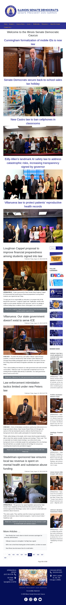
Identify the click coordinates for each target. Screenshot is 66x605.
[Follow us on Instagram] (55, 275)
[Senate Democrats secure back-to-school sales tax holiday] (33, 101)
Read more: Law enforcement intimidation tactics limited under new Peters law (25, 450)
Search (60, 248)
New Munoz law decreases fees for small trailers (19, 548)
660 (5, 557)
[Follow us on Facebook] (52, 275)
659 (42, 554)
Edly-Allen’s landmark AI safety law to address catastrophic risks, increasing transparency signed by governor (33, 162)
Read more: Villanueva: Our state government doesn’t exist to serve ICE (25, 377)
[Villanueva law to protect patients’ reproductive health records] (33, 225)
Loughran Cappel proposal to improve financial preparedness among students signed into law (22, 252)
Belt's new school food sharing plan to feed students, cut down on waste (26, 544)
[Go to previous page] (6, 554)
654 (22, 554)
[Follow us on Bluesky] (58, 275)
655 (26, 554)
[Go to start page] (4, 554)
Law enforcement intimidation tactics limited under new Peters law (22, 386)
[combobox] (53, 248)
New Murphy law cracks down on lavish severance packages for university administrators (23, 536)
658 (38, 554)
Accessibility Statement (33, 591)
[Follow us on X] (36, 598)
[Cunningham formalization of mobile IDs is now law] (33, 61)
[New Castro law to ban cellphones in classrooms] (33, 140)
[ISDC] (32, 11)
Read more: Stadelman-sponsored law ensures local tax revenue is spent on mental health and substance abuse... (25, 522)
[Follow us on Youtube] (40, 598)
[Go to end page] (10, 557)
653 (18, 554)
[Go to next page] (8, 557)
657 (34, 554)
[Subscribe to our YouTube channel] (61, 275)
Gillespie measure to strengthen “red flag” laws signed (21, 541)
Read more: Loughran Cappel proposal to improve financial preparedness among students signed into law (25, 310)
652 (14, 554)
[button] (12, 24)
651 (9, 554)
